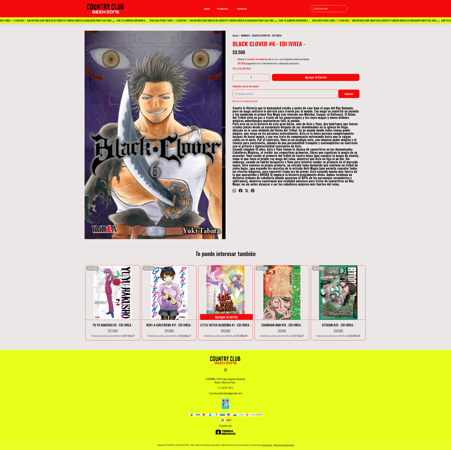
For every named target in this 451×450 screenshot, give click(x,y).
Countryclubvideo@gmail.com (225, 393)
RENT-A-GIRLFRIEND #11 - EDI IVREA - (169, 325)
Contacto (242, 8)
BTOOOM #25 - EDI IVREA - (338, 325)
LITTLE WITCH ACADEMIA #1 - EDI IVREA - (225, 325)
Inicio (207, 8)
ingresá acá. (267, 445)
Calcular (348, 94)
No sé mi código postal (245, 101)
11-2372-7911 (225, 388)
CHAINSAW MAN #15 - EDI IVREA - (281, 325)
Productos (222, 8)
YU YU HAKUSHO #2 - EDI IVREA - (113, 325)
